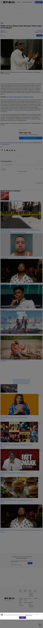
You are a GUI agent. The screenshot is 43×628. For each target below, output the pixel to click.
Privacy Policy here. (28, 615)
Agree (23, 617)
